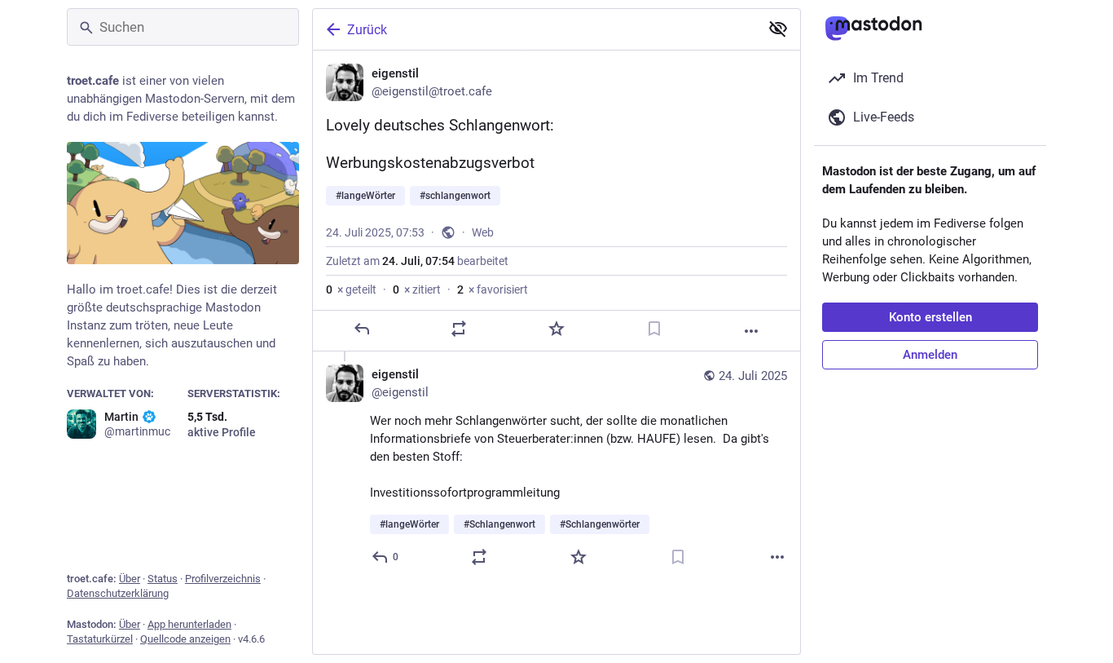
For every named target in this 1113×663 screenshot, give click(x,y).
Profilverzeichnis (223, 578)
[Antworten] (362, 328)
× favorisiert (492, 289)
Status (162, 578)
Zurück (367, 30)
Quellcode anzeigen (185, 639)
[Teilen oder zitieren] (459, 328)
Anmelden (930, 354)
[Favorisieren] (556, 328)
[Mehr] (751, 331)
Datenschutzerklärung (118, 593)
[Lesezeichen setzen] (654, 328)
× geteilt (351, 289)
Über (129, 578)
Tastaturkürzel (100, 639)
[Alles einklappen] (778, 28)
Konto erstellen (930, 317)
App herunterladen (189, 624)
